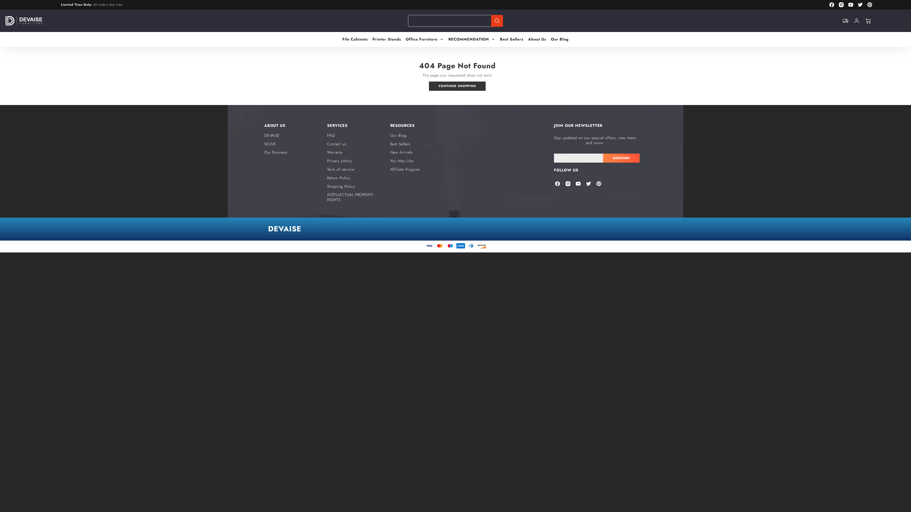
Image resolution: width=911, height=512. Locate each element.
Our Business (276, 152)
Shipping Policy (341, 186)
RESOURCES (402, 125)
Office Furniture (421, 39)
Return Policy (338, 178)
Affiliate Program (405, 169)
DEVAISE (272, 135)
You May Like (402, 161)
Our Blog (560, 39)
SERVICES (337, 125)
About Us (537, 39)
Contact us (336, 144)
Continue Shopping (457, 86)
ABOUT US (275, 125)
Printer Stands (386, 39)
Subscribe (621, 158)
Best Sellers (511, 39)
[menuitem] (355, 39)
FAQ (331, 135)
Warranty (335, 152)
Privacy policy (339, 161)
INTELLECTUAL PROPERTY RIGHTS (350, 197)
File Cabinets (355, 39)
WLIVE (270, 144)
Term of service (340, 169)
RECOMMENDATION (468, 39)
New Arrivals (401, 152)
